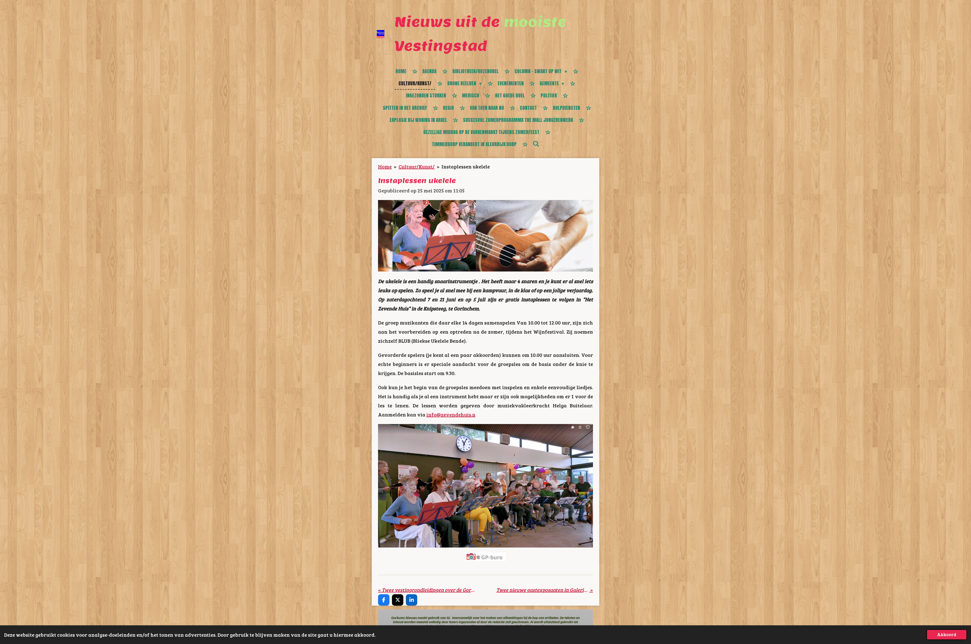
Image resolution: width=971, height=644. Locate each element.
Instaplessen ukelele (466, 166)
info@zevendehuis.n (450, 414)
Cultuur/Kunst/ (417, 166)
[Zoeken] (536, 143)
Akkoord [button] (946, 634)
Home (385, 166)
